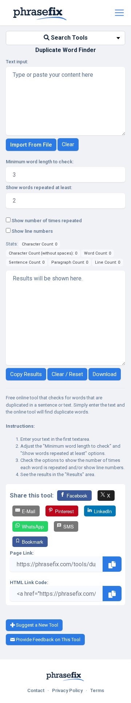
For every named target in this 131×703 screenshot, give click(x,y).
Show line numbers (32, 231)
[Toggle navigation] (119, 13)
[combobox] (65, 38)
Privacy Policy (67, 690)
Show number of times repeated (46, 220)
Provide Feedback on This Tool (47, 639)
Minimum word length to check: (40, 161)
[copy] (112, 564)
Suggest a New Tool (36, 625)
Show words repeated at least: (39, 187)
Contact (35, 690)
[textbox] (65, 38)
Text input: (17, 61)
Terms (97, 690)
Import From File (31, 144)
